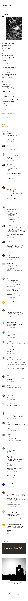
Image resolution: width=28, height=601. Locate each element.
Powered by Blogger (15, 594)
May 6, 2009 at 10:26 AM (12, 237)
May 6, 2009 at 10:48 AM (12, 251)
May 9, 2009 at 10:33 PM (12, 520)
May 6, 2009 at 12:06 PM (12, 327)
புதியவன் (8, 263)
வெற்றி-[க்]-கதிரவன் (11, 395)
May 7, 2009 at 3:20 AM (12, 488)
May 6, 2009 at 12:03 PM (12, 318)
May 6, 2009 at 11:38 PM (12, 471)
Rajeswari (9, 492)
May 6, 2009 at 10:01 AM (12, 202)
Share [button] (3, 124)
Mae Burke (18, 596)
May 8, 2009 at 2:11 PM (11, 506)
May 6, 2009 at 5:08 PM (12, 390)
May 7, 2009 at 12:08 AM (12, 479)
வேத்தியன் (9, 133)
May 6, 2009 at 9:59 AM (11, 183)
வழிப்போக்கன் (9, 403)
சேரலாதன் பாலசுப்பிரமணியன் (13, 524)
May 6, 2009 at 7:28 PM (12, 408)
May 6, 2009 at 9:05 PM (12, 418)
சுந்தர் (8, 376)
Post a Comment (6, 536)
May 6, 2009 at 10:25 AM (12, 221)
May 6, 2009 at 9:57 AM (11, 141)
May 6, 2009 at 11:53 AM (11, 274)
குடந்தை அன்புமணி (11, 322)
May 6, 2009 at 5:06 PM (12, 381)
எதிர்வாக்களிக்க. (6, 117)
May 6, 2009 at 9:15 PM (11, 430)
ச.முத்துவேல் (9, 434)
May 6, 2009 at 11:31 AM (11, 259)
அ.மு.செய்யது (10, 341)
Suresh (8, 207)
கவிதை (6, 126)
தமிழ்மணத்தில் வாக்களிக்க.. (9, 113)
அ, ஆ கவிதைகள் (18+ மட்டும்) (13, 548)
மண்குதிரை (9, 255)
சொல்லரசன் (9, 412)
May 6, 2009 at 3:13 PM (11, 353)
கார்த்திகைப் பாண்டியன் (12, 331)
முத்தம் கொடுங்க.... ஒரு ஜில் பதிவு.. (12, 583)
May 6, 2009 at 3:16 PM (11, 371)
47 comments (11, 550)
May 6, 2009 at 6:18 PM (11, 399)
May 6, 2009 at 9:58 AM (11, 149)
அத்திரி (8, 422)
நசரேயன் (8, 484)
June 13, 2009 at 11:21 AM (12, 533)
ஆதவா (8, 225)
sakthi (8, 145)
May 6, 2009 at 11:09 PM (12, 443)
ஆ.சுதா (8, 241)
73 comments (8, 585)
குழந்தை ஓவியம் (6, 5)
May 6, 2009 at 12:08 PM (12, 337)
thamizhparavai (10, 310)
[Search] (25, 2)
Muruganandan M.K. (12, 510)
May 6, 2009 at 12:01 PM (12, 306)
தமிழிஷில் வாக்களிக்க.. (7, 109)
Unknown (9, 301)
